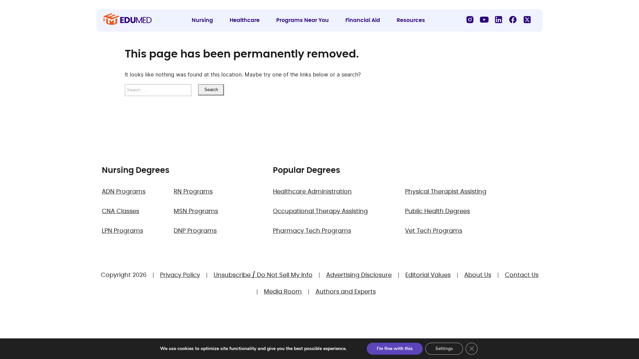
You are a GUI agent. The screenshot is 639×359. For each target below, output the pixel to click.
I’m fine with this (395, 348)
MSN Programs (196, 211)
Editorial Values (428, 275)
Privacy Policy (180, 275)
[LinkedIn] (498, 19)
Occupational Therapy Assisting (320, 211)
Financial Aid (362, 20)
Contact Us (521, 275)
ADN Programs (123, 192)
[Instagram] (470, 19)
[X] (527, 19)
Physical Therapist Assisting (445, 192)
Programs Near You (302, 20)
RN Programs (193, 192)
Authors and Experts (346, 292)
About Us (477, 275)
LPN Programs (122, 231)
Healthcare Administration (312, 192)
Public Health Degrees (437, 211)
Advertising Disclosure (359, 275)
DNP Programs (195, 231)
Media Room (283, 292)
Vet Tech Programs (433, 231)
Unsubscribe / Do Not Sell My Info (263, 275)
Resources (411, 20)
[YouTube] (484, 19)
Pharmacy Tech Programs (312, 231)
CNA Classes (120, 211)
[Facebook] (513, 19)
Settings (444, 348)
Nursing (202, 20)
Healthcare (245, 20)
